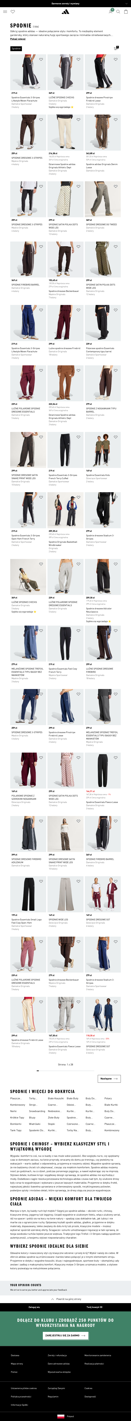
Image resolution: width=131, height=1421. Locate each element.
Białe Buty (72, 1098)
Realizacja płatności (94, 1364)
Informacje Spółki (19, 1405)
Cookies (88, 1388)
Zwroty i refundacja (57, 1355)
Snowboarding (37, 1111)
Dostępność (90, 1397)
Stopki (51, 1124)
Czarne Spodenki (109, 1118)
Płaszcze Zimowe (15, 1099)
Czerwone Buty (72, 1124)
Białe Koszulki (56, 1098)
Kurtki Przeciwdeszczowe (58, 1130)
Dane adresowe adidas (59, 1364)
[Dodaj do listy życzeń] (41, 60)
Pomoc (14, 1372)
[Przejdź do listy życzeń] (13, 11)
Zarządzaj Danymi (56, 1388)
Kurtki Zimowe (90, 1111)
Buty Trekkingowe (93, 1118)
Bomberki (15, 1124)
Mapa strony (17, 1364)
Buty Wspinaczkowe (94, 1130)
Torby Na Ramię (72, 1130)
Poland (70, 1416)
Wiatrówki (34, 1124)
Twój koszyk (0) (94, 1307)
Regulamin (53, 1397)
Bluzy (32, 1118)
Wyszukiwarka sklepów (59, 1372)
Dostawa (15, 1355)
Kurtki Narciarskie (73, 1111)
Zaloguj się (34, 1307)
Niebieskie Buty (54, 1111)
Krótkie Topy (17, 1118)
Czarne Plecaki (90, 1124)
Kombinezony (17, 1105)
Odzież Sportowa (72, 1105)
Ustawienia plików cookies (24, 1388)
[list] (60, 48)
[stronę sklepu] (65, 13)
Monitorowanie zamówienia (98, 1355)
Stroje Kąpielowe (35, 1105)
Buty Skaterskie (92, 1105)
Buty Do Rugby (90, 1099)
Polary (108, 1098)
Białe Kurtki (111, 1105)
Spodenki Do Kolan (36, 1130)
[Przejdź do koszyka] (126, 11)
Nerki (13, 1111)
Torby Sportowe (34, 1099)
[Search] (118, 11)
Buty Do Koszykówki (110, 1111)
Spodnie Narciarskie (73, 1118)
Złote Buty (53, 1118)
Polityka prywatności (21, 1397)
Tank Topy (15, 1130)
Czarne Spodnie (52, 1105)
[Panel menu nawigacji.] (5, 11)
